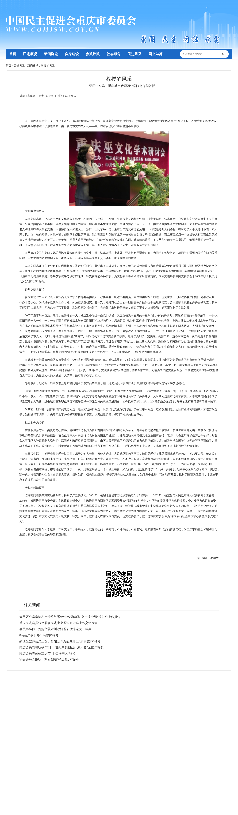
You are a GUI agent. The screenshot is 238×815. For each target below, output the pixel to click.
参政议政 (93, 54)
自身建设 (72, 54)
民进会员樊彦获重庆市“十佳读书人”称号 (47, 653)
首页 (12, 54)
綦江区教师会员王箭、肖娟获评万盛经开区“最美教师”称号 (60, 641)
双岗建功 (33, 65)
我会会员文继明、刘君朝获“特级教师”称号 (49, 659)
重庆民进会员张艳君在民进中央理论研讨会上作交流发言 (58, 623)
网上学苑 (156, 54)
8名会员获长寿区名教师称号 (39, 635)
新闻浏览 (51, 54)
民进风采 (135, 54)
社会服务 (114, 54)
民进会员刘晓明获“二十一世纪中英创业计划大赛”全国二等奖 (61, 647)
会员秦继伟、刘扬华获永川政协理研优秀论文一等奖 (55, 629)
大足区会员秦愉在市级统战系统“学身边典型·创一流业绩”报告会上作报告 (69, 617)
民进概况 (30, 54)
